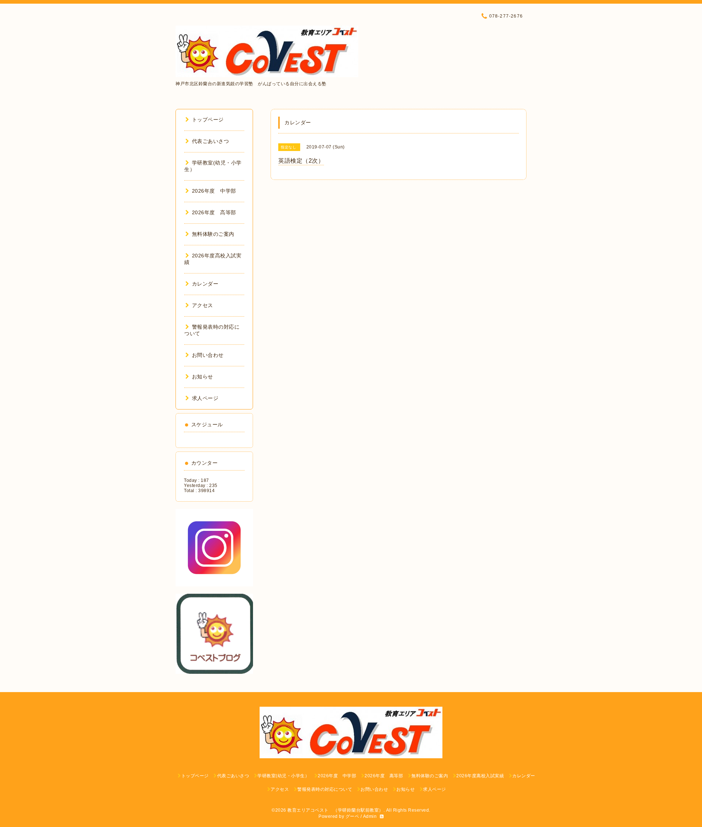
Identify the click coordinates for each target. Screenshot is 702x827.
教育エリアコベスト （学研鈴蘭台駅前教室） (335, 810)
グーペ (352, 816)
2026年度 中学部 (214, 191)
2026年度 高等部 (214, 212)
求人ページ (205, 398)
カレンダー (205, 284)
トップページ (208, 119)
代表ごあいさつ (210, 141)
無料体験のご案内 (213, 234)
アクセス (202, 305)
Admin (370, 816)
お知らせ (202, 376)
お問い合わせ (208, 355)
